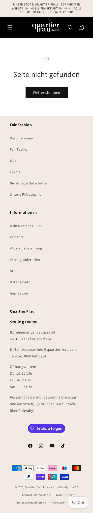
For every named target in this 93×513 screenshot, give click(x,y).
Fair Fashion (20, 149)
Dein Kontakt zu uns (26, 226)
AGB (13, 271)
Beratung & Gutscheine (28, 183)
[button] (9, 27)
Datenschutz (20, 282)
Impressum (19, 293)
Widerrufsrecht (66, 495)
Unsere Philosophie (25, 194)
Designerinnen (21, 138)
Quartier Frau (33, 487)
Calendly (25, 410)
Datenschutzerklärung (31, 502)
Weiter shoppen (46, 92)
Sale (13, 160)
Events (15, 172)
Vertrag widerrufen (25, 259)
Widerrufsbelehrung (26, 248)
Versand (16, 237)
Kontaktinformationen (36, 495)
